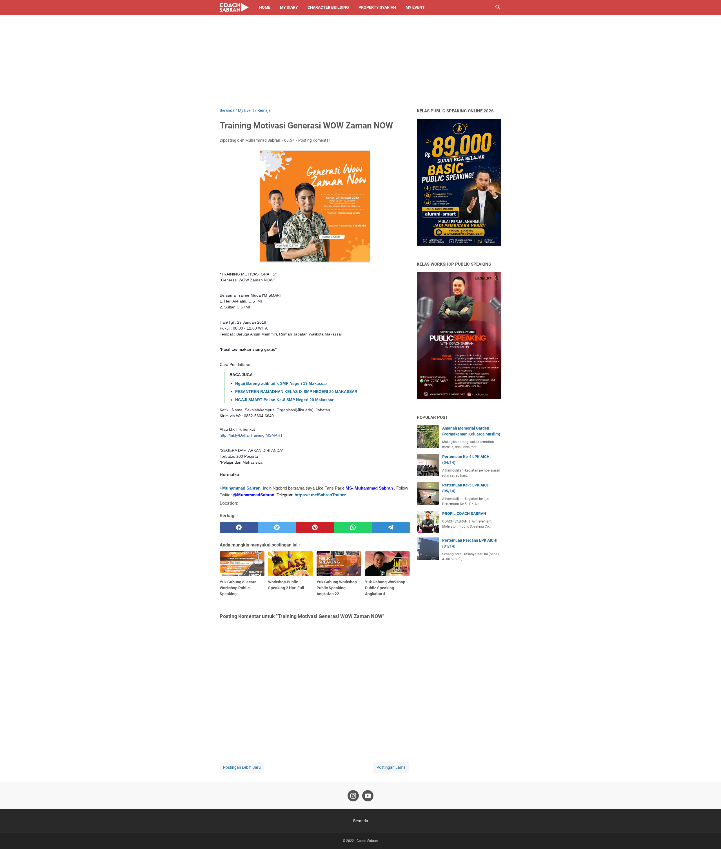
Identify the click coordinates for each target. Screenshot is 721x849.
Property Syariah (377, 7)
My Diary (289, 7)
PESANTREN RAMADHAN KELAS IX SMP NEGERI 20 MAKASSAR (296, 391)
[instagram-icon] (353, 795)
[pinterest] (315, 527)
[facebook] (239, 527)
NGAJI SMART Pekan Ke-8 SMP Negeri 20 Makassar (284, 399)
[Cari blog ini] (498, 7)
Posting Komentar (314, 140)
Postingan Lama (391, 767)
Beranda (360, 821)
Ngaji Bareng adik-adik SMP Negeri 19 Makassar (281, 383)
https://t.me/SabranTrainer (320, 494)
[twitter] (277, 527)
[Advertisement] (360, 65)
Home (264, 7)
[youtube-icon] (367, 795)
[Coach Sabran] (234, 7)
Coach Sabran (367, 841)
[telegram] (391, 527)
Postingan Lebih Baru (242, 767)
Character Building (328, 7)
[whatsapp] (353, 527)
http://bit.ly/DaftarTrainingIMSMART (251, 435)
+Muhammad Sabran (240, 488)
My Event (415, 7)
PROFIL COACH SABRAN (464, 513)
